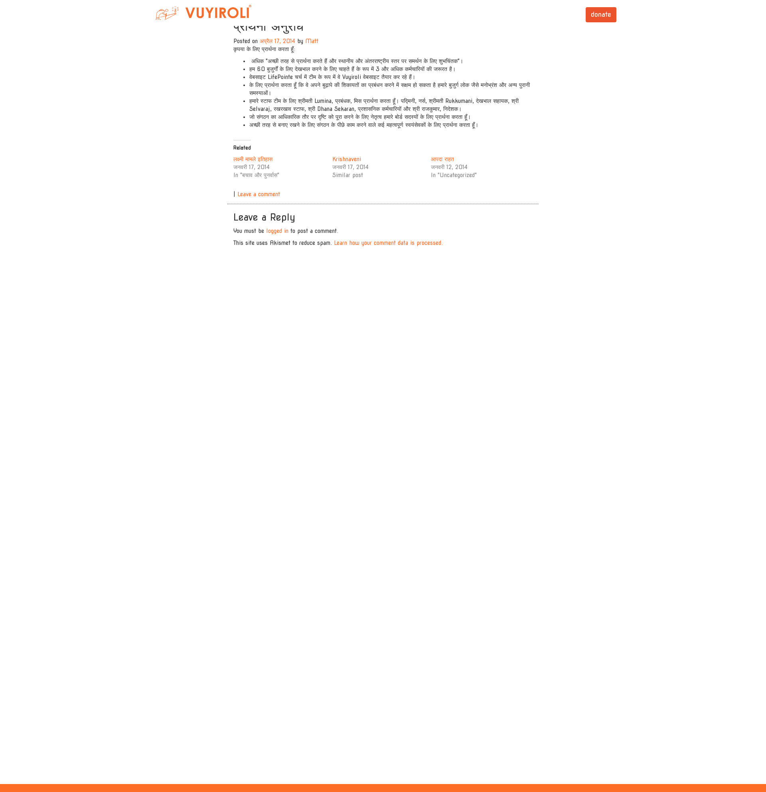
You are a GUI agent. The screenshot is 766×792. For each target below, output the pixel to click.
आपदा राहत (442, 159)
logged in (277, 231)
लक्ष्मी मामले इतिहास (252, 159)
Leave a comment (258, 194)
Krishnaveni (346, 159)
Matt (311, 41)
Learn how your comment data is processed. (388, 243)
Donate (601, 14)
